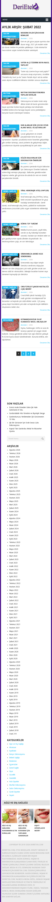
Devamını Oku (45, 53)
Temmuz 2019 (14, 706)
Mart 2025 (13, 505)
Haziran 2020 (14, 669)
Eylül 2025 (13, 488)
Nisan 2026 (13, 464)
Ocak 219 (13, 734)
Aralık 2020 (13, 648)
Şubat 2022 (13, 600)
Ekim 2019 (13, 696)
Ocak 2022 (13, 604)
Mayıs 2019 (13, 713)
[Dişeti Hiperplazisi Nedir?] (42, 816)
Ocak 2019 (13, 727)
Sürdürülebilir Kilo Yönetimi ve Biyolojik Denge (27, 413)
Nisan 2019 (13, 717)
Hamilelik (12, 778)
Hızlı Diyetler (14, 782)
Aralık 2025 (13, 477)
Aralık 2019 (13, 689)
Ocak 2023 (13, 563)
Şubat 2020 (13, 682)
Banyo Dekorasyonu (17, 754)
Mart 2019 (13, 720)
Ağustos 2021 (14, 621)
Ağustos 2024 (14, 518)
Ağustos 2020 (14, 662)
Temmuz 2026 (14, 453)
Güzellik (12, 775)
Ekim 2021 (13, 614)
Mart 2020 (13, 679)
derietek (24, 38)
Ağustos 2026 (14, 450)
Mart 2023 (13, 556)
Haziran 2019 (14, 710)
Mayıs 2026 (13, 460)
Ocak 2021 (13, 645)
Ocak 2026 (13, 474)
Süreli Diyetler (14, 792)
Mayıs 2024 (13, 522)
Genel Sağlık (14, 768)
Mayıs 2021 (13, 631)
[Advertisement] (26, 380)
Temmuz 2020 (14, 665)
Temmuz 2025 (14, 494)
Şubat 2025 (13, 508)
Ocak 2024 (13, 532)
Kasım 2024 (13, 511)
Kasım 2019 (13, 693)
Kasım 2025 (13, 481)
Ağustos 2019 (14, 703)
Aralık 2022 (13, 566)
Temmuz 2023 (14, 542)
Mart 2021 (13, 638)
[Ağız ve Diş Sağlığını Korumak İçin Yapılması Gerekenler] (25, 816)
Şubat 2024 (13, 529)
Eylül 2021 (13, 617)
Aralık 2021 (13, 607)
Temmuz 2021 (14, 624)
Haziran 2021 (14, 628)
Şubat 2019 (13, 724)
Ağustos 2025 (14, 491)
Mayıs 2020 (13, 672)
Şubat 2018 (13, 730)
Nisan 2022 (13, 594)
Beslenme (13, 761)
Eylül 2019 (13, 700)
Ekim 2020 (13, 655)
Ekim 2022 (13, 573)
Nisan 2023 (13, 553)
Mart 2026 (13, 467)
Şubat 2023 (13, 559)
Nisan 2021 (13, 635)
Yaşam (11, 795)
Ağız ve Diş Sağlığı (16, 744)
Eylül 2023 (13, 539)
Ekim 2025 (13, 484)
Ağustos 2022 (14, 580)
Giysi (11, 771)
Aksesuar (12, 747)
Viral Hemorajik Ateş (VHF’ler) (35, 190)
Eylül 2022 (13, 576)
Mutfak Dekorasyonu (17, 785)
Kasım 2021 (13, 611)
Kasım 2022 (13, 570)
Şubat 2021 (13, 641)
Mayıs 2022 (13, 590)
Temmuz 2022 (14, 583)
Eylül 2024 (13, 515)
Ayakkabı (12, 751)
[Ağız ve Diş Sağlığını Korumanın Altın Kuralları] (9, 816)
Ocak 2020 (13, 686)
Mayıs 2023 (13, 549)
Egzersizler (13, 764)
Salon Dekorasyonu (16, 788)
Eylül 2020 (13, 659)
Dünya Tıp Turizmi (29, 224)
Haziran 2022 (14, 587)
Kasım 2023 (13, 535)
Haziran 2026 (14, 457)
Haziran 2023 (14, 546)
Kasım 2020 (13, 652)
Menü (5, 20)
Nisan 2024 (13, 525)
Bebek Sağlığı (14, 758)
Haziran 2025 (14, 498)
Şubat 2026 (13, 470)
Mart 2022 (13, 597)
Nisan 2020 (13, 676)
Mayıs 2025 (13, 501)
